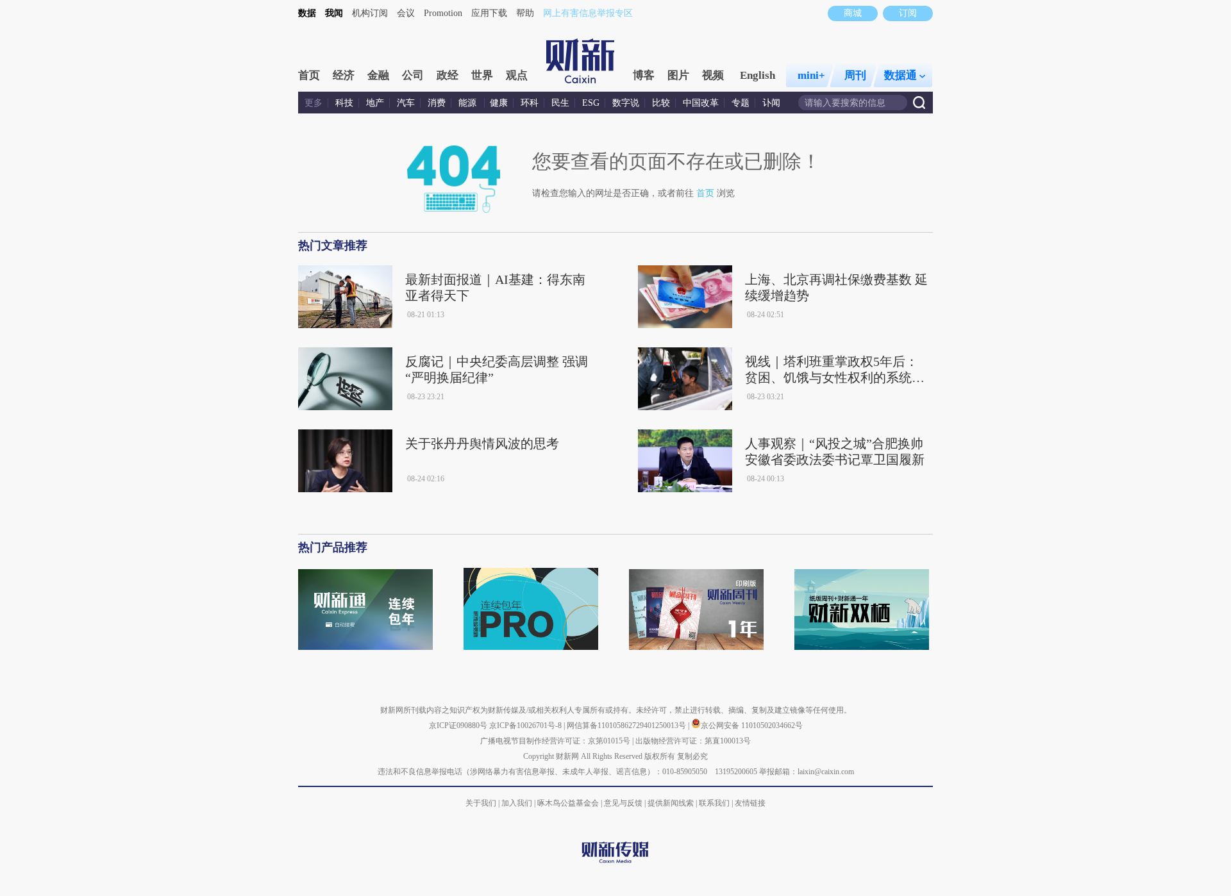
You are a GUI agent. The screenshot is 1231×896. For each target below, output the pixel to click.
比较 (661, 103)
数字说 (625, 103)
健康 (499, 103)
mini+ (811, 75)
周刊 (855, 75)
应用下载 (489, 13)
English (757, 75)
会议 (406, 13)
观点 (517, 75)
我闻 (334, 13)
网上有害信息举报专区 (588, 13)
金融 (378, 75)
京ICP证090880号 (458, 725)
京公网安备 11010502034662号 (752, 725)
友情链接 (750, 803)
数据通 (900, 75)
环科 (530, 103)
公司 (413, 75)
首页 (309, 75)
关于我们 (480, 803)
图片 (678, 75)
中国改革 (701, 103)
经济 (344, 75)
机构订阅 (370, 13)
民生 (560, 103)
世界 (482, 75)
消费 (437, 103)
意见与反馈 (623, 803)
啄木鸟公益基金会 (569, 803)
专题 (740, 103)
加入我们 (516, 803)
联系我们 (714, 803)
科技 (344, 103)
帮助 (525, 13)
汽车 (406, 103)
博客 (644, 75)
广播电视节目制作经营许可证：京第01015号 (555, 740)
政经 (447, 75)
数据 (307, 13)
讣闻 (771, 103)
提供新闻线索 (671, 803)
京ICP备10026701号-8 (526, 725)
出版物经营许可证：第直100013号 (693, 740)
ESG (590, 103)
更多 (313, 103)
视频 (713, 75)
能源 (468, 103)
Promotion (443, 13)
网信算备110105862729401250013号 (627, 725)
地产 (375, 103)
